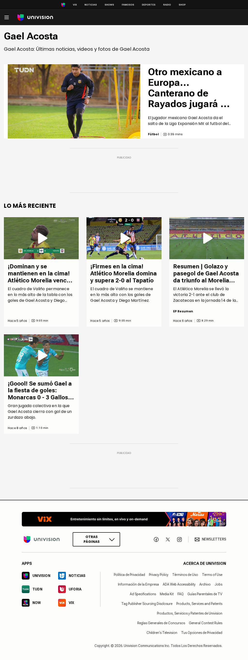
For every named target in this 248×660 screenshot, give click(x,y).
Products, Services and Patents (199, 604)
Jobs (218, 584)
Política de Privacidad (129, 575)
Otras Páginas (92, 539)
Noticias (91, 4)
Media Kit (167, 594)
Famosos (128, 4)
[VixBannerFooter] (124, 519)
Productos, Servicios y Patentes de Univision (189, 613)
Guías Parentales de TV (204, 594)
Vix (75, 4)
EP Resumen (183, 311)
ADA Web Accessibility (179, 584)
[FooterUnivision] (42, 539)
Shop (182, 4)
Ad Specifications (143, 594)
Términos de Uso (185, 575)
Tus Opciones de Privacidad (201, 633)
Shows (109, 4)
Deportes (148, 4)
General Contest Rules (205, 623)
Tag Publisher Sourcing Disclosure (146, 604)
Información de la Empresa (138, 584)
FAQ (181, 594)
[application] (74, 101)
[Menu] (6, 17)
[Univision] (35, 17)
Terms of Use (212, 575)
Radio (167, 4)
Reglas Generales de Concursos (161, 623)
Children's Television (162, 633)
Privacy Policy (158, 575)
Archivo (205, 584)
